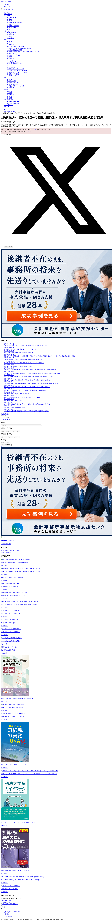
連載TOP (10, 41)
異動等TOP (10, 91)
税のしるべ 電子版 (6, 1)
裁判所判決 (10, 34)
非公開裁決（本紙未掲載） (15, 22)
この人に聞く (11, 67)
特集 (5, 77)
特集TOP (10, 79)
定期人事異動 (11, 94)
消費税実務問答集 (12, 84)
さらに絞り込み (5, 419)
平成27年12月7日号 (9, 111)
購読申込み (7, 6)
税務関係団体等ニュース (14, 103)
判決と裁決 (7, 31)
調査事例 (9, 24)
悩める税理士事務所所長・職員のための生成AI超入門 (23, 51)
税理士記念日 (11, 87)
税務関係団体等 (11, 27)
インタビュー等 (8, 60)
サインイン (7, 4)
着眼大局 (9, 57)
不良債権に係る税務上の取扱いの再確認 (19, 48)
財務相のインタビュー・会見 (15, 69)
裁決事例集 (10, 45)
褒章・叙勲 (10, 96)
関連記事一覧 (5, 414)
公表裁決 (9, 36)
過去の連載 (10, 58)
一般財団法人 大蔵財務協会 (12, 911)
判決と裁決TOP (11, 33)
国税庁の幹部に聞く (13, 74)
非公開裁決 (10, 38)
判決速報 (9, 20)
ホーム (6, 12)
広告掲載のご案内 (6, 902)
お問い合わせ (8, 916)
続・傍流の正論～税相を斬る (15, 46)
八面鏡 (9, 43)
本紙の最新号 (8, 14)
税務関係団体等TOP (13, 101)
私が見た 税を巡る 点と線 (14, 63)
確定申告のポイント (13, 82)
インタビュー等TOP (13, 62)
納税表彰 (9, 98)
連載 (8, 29)
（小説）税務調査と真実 (14, 50)
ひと (8, 65)
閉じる (3, 446)
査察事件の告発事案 (13, 26)
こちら (28, 131)
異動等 (6, 89)
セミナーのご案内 (6, 900)
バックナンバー (8, 105)
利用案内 (6, 106)
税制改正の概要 (11, 81)
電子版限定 (7, 15)
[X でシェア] (57, 243)
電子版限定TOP (11, 17)
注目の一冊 (10, 53)
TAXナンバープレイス (13, 55)
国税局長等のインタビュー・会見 (17, 72)
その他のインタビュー (13, 75)
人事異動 (9, 93)
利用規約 (6, 915)
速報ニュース (11, 19)
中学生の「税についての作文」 (16, 86)
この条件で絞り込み (6, 444)
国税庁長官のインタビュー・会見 (17, 70)
